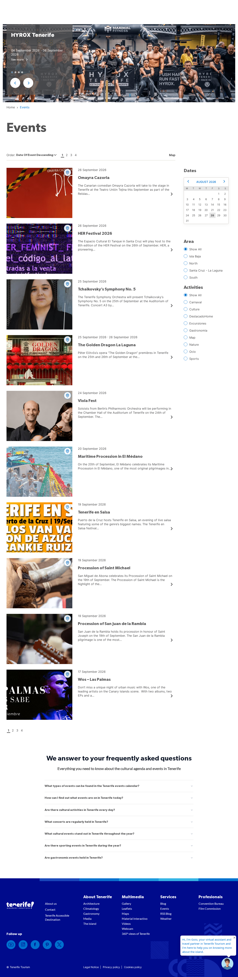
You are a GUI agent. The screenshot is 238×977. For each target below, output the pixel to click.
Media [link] (87, 918)
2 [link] (67, 155)
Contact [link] (50, 909)
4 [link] (76, 155)
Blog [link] (163, 903)
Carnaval (195, 302)
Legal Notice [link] (91, 967)
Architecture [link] (91, 903)
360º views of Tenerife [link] (136, 933)
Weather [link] (166, 918)
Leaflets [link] (127, 908)
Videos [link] (126, 923)
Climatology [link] (91, 908)
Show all (195, 249)
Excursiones (197, 323)
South (193, 277)
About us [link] (51, 903)
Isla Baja (195, 256)
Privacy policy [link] (111, 967)
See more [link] (17, 59)
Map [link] (171, 155)
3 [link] (71, 155)
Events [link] (164, 908)
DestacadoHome (201, 316)
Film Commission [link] (210, 908)
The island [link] (89, 923)
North (193, 263)
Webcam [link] (127, 928)
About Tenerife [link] (97, 897)
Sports (194, 359)
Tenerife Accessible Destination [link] (57, 917)
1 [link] (62, 155)
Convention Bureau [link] (211, 903)
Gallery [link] (126, 903)
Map (192, 337)
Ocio (192, 351)
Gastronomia (198, 330)
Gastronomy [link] (91, 913)
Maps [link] (125, 913)
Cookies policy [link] (133, 967)
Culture (194, 309)
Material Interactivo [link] (134, 918)
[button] (15, 83)
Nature (194, 344)
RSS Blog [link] (165, 913)
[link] (11, 107)
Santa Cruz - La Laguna (206, 270)
